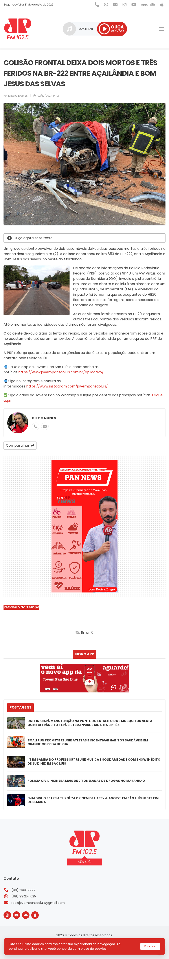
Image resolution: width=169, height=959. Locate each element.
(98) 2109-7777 (23, 890)
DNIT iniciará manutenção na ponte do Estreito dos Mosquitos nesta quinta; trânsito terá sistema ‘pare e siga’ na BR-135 (90, 723)
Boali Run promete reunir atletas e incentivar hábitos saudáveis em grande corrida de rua (88, 742)
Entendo (150, 946)
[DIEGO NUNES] (17, 422)
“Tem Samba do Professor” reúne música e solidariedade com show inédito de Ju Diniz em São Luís (94, 761)
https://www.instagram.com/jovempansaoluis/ (66, 386)
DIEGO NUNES (44, 418)
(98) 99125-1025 (23, 896)
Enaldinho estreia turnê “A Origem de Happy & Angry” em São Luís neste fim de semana (93, 800)
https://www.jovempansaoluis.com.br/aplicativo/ (61, 372)
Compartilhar (17, 445)
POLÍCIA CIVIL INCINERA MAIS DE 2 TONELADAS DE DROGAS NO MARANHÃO (86, 781)
